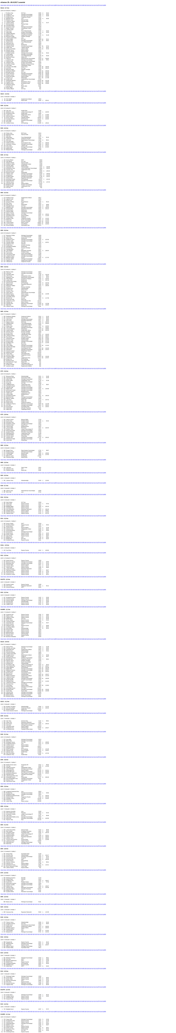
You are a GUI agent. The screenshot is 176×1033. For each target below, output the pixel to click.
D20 (85, 5)
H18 (36, 5)
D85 (83, 5)
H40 (10, 5)
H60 (19, 5)
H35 (8, 5)
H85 (31, 5)
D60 (76, 5)
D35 (64, 5)
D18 (88, 5)
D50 (71, 5)
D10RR (104, 5)
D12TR (98, 5)
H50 (15, 5)
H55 (17, 5)
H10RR (55, 5)
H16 (38, 5)
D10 (101, 5)
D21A (58, 5)
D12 (95, 5)
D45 (69, 5)
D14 (92, 5)
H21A (2, 5)
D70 (81, 5)
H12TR (49, 5)
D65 (78, 5)
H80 (29, 5)
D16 (90, 5)
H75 (26, 5)
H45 (12, 5)
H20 (33, 5)
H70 (24, 5)
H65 (22, 5)
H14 (40, 5)
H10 (52, 5)
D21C (61, 5)
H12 (46, 5)
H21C (5, 5)
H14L (43, 5)
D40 (67, 5)
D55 (74, 5)
